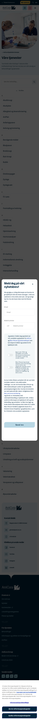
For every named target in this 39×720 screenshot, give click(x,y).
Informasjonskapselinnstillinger (19, 702)
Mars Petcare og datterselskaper (19, 340)
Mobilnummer (9, 321)
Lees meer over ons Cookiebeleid (26, 692)
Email (6, 307)
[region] (19, 700)
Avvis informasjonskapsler (19, 709)
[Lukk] (32, 284)
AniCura (29, 338)
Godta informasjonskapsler (20, 716)
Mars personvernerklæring (12, 393)
